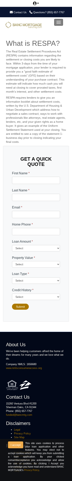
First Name (21, 173)
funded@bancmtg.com (19, 414)
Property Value (23, 257)
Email (17, 207)
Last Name (20, 190)
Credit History (22, 290)
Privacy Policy (22, 433)
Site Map (19, 437)
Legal (17, 429)
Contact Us (20, 12)
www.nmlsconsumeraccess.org (24, 368)
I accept (16, 444)
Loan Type (20, 274)
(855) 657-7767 (55, 12)
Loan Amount (22, 241)
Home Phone (22, 224)
